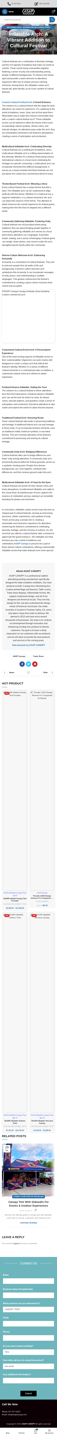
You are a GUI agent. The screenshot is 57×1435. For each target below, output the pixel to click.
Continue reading (28, 1223)
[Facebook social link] (22, 664)
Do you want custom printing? (18, 1346)
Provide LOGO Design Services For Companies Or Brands (42, 898)
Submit (28, 1393)
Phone (6, 1332)
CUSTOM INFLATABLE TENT (15, 904)
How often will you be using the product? (23, 1360)
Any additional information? (17, 1374)
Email (6, 1317)
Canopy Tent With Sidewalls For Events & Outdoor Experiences (28, 1203)
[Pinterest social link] (35, 664)
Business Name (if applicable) (18, 1289)
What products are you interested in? (21, 1303)
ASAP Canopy (19, 656)
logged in (17, 1243)
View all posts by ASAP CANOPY (28, 645)
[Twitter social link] (28, 664)
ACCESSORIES (42, 901)
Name (6, 1275)
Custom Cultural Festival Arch (17, 102)
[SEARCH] (52, 19)
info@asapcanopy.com (17, 1414)
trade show (38, 656)
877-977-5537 (14, 1412)
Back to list (28, 672)
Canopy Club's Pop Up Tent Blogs (29, 1197)
